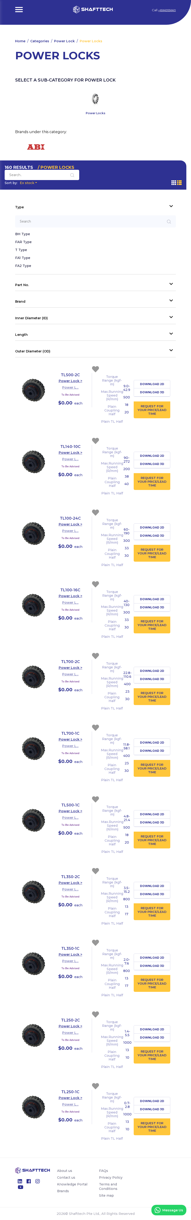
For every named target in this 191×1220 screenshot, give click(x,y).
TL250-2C (70, 1020)
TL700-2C (70, 662)
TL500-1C (70, 805)
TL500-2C (70, 375)
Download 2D (152, 384)
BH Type (22, 234)
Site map (106, 1195)
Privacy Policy (111, 1177)
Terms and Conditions (108, 1186)
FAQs (103, 1171)
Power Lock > (70, 381)
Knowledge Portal (72, 1184)
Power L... (70, 387)
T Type (21, 250)
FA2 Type (23, 266)
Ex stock (19, 183)
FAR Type (23, 242)
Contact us (66, 1177)
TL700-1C (70, 733)
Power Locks (91, 41)
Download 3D (152, 392)
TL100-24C (70, 518)
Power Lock (64, 41)
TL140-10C (70, 446)
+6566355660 (167, 10)
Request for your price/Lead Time (152, 409)
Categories (39, 41)
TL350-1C (70, 948)
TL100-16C (70, 590)
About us (64, 1171)
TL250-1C (70, 1092)
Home (20, 41)
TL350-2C (70, 877)
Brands (63, 1191)
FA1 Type (22, 258)
